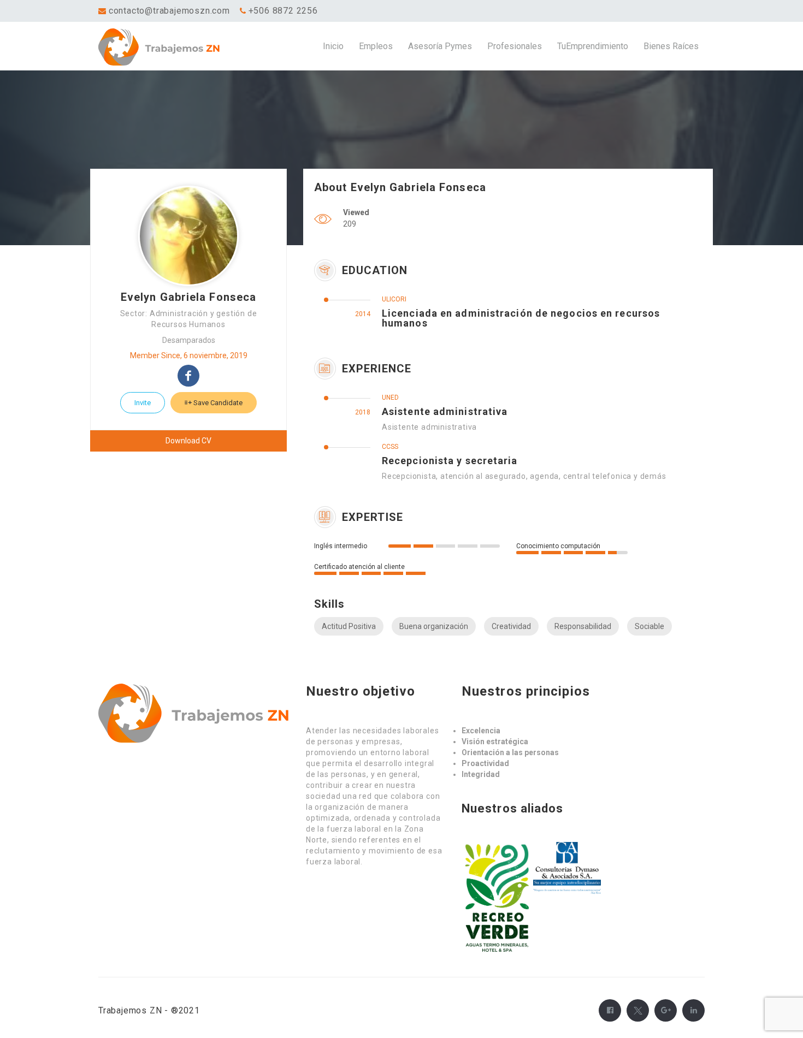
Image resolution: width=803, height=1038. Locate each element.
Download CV (188, 440)
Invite (142, 403)
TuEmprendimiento (592, 46)
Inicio (333, 46)
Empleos (376, 46)
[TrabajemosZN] (174, 46)
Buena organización (433, 626)
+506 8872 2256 (283, 10)
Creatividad (511, 626)
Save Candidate (217, 403)
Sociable (649, 626)
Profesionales (514, 46)
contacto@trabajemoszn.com (169, 10)
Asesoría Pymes (440, 46)
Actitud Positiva (349, 626)
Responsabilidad (582, 626)
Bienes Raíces (671, 46)
